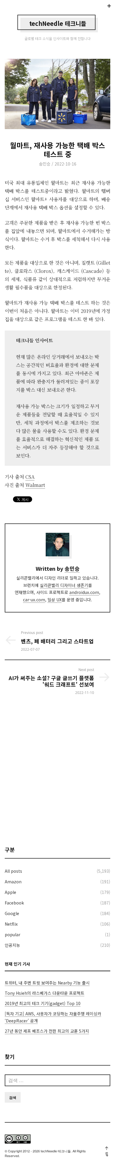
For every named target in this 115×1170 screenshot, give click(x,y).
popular (12, 934)
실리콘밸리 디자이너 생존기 (64, 585)
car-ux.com (34, 599)
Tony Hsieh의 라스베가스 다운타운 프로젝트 (44, 993)
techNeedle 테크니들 (57, 23)
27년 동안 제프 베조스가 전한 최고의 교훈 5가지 (47, 1031)
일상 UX (54, 599)
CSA (29, 476)
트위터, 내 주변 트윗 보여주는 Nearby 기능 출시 (47, 983)
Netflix (11, 924)
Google (12, 913)
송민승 (44, 164)
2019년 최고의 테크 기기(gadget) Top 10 (42, 1003)
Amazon (13, 881)
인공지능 (12, 945)
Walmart (35, 485)
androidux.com (84, 592)
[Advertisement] (57, 770)
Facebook (14, 903)
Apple (10, 892)
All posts (13, 871)
